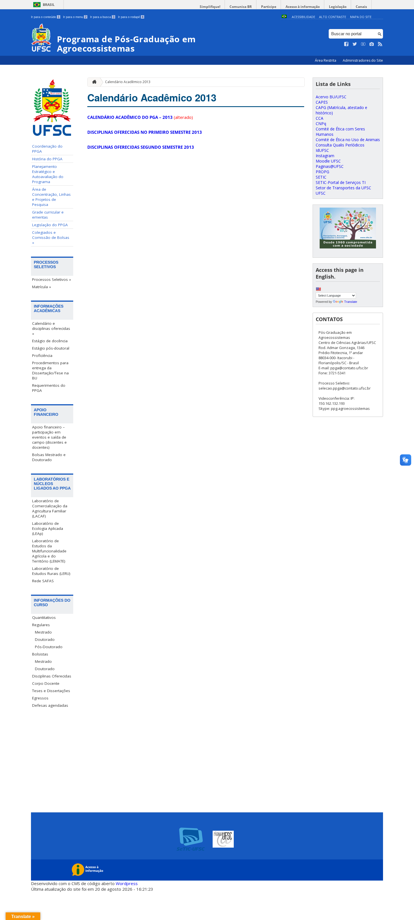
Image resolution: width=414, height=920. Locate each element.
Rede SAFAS (43, 580)
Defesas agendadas (50, 705)
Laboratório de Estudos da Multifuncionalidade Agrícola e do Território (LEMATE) (49, 551)
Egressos (40, 698)
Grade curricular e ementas (48, 215)
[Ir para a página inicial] (93, 82)
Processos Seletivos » (51, 279)
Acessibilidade (303, 17)
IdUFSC (322, 150)
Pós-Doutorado (49, 646)
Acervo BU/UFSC (331, 96)
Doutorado (45, 639)
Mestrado (43, 632)
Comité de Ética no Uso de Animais (348, 139)
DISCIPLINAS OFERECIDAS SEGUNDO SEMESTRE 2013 (140, 147)
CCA (319, 118)
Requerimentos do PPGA (48, 388)
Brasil (49, 4)
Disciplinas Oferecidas (51, 676)
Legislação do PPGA (50, 224)
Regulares (41, 624)
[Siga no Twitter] (355, 44)
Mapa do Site (360, 17)
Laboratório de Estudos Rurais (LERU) (51, 571)
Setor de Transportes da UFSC (343, 187)
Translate (350, 301)
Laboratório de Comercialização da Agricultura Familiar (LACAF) (49, 508)
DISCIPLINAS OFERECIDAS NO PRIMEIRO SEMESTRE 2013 (144, 132)
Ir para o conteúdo (45, 17)
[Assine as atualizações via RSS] (380, 44)
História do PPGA (47, 158)
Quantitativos (44, 617)
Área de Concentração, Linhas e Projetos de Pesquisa (51, 197)
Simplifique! (210, 6)
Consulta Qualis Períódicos (340, 145)
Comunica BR (241, 6)
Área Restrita (326, 60)
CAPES (322, 102)
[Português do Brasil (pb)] (284, 17)
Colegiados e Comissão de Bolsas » (50, 237)
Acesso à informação (303, 6)
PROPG (322, 171)
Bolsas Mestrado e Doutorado (49, 457)
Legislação (337, 6)
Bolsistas (40, 654)
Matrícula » (41, 286)
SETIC (321, 177)
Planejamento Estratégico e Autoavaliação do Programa (47, 174)
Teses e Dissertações (51, 690)
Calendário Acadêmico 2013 (127, 81)
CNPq (321, 123)
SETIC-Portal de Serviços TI (341, 182)
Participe (268, 6)
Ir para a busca (102, 17)
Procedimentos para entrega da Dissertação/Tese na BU (50, 370)
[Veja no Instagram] (372, 44)
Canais (361, 6)
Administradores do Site (363, 60)
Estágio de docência (50, 340)
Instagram (325, 155)
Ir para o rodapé (130, 17)
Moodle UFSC (328, 161)
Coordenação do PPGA (47, 149)
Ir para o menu (74, 17)
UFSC (321, 193)
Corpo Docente (45, 683)
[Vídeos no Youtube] (363, 44)
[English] (318, 289)
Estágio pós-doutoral (50, 348)
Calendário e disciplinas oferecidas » (51, 328)
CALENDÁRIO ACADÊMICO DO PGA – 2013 (130, 117)
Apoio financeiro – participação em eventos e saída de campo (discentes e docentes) (49, 437)
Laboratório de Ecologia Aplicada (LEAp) (47, 528)
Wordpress (127, 883)
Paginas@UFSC (330, 166)
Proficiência (42, 355)
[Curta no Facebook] (346, 44)
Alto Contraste (332, 17)
